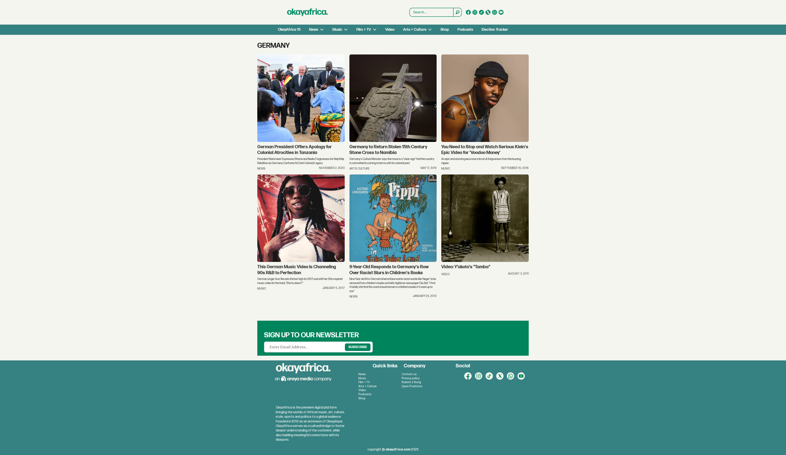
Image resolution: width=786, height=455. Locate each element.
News (313, 29)
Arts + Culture (414, 29)
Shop (444, 29)
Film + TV (363, 29)
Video (389, 29)
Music (337, 29)
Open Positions (412, 386)
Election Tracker (495, 29)
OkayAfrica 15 (289, 29)
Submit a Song (411, 382)
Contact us (409, 374)
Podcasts (465, 29)
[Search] (457, 12)
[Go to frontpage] (307, 12)
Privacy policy (411, 378)
